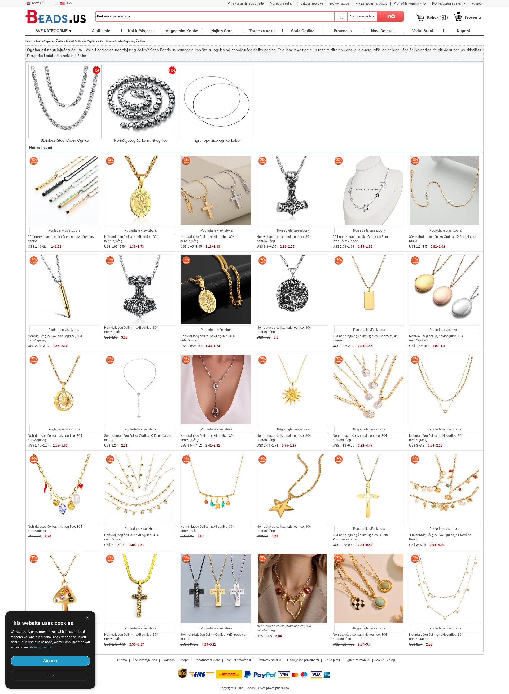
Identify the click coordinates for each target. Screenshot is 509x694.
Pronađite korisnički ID (410, 3)
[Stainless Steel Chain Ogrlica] (65, 101)
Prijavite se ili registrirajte (246, 3)
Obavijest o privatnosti (303, 660)
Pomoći (476, 3)
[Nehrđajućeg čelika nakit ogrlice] (140, 101)
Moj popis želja (281, 3)
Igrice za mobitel (358, 660)
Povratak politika (269, 660)
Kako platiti (333, 660)
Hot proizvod (40, 147)
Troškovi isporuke (310, 3)
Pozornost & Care (207, 660)
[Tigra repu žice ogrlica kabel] (216, 101)
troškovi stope (339, 3)
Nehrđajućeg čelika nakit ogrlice (140, 140)
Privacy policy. (41, 647)
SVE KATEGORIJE (52, 31)
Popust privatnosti (239, 660)
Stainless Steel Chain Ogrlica (65, 140)
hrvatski (37, 3)
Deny (50, 675)
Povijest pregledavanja (448, 3)
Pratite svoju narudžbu (371, 3)
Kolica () (437, 17)
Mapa (185, 660)
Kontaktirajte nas (145, 660)
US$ (68, 3)
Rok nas (169, 660)
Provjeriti (473, 17)
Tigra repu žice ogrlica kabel (216, 140)
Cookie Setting (384, 660)
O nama (121, 660)
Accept (50, 661)
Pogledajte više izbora (64, 230)
